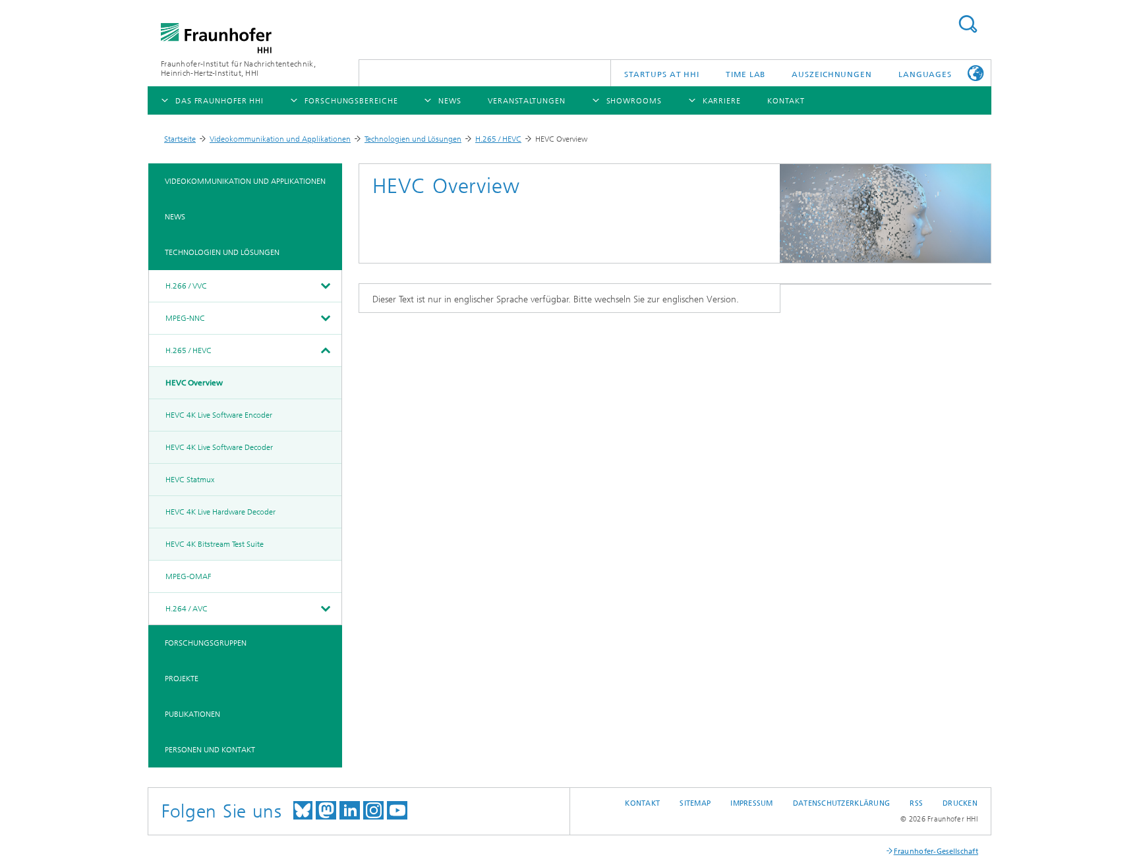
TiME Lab (745, 74)
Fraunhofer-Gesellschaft (936, 851)
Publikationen (192, 714)
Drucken (960, 803)
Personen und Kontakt (210, 749)
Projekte (181, 678)
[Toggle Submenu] (324, 286)
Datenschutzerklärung (842, 803)
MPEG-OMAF (188, 576)
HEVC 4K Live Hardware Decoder (220, 511)
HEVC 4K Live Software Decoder (219, 447)
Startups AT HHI (662, 74)
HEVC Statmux (189, 479)
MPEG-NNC (185, 318)
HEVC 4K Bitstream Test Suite (214, 544)
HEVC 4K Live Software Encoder (218, 415)
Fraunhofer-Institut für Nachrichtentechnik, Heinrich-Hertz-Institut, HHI (238, 68)
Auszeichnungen (832, 74)
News (175, 216)
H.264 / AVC (186, 608)
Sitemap (695, 803)
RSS (916, 803)
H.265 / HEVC (498, 139)
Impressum (751, 803)
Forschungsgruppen (206, 643)
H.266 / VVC (186, 286)
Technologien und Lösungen (413, 139)
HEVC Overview (194, 382)
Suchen (967, 24)
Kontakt (642, 803)
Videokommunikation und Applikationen (280, 139)
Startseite (180, 139)
